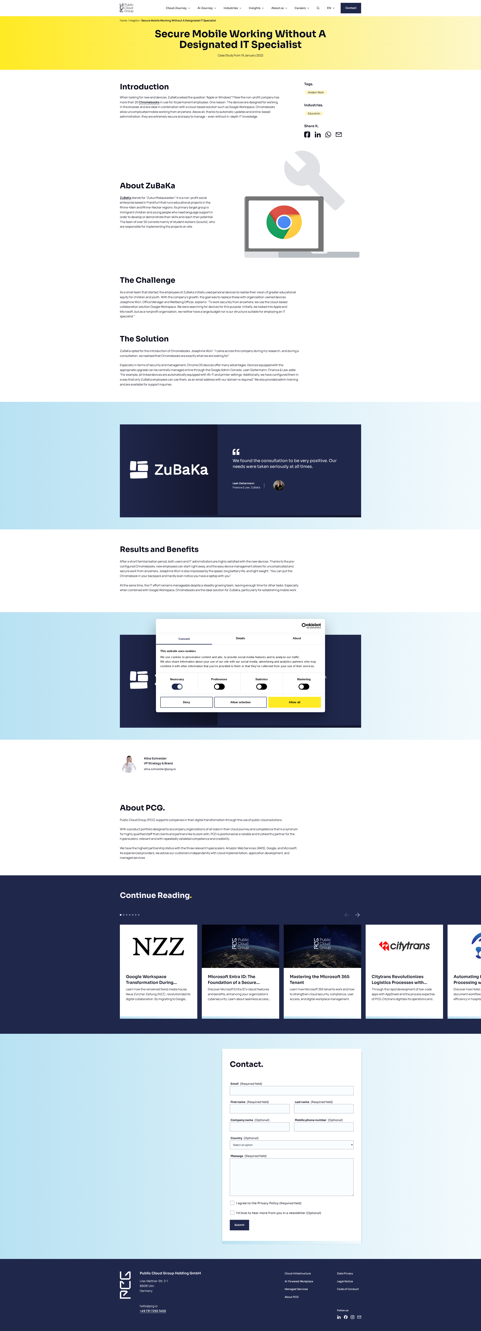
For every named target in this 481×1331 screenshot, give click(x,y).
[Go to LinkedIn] (339, 1317)
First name (238, 1102)
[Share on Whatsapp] (328, 135)
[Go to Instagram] (352, 1317)
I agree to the (257, 1203)
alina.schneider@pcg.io (160, 769)
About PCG (292, 1297)
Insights (254, 8)
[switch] (219, 687)
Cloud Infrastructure (298, 1273)
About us (277, 8)
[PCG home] (126, 8)
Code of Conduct (348, 1289)
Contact (350, 8)
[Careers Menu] (308, 8)
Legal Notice (345, 1281)
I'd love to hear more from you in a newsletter (271, 1213)
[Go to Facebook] (346, 1317)
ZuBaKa (126, 198)
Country (236, 1138)
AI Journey (205, 8)
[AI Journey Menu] (215, 8)
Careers (300, 8)
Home (123, 20)
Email (235, 1083)
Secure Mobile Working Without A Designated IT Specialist (178, 20)
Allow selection (240, 702)
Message (237, 1156)
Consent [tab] (184, 638)
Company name (242, 1120)
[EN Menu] (334, 8)
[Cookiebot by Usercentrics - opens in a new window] (304, 626)
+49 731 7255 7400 (153, 1311)
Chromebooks (149, 102)
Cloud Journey (176, 8)
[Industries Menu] (240, 8)
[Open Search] (318, 8)
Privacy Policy (268, 1203)
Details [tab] (240, 638)
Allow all (294, 702)
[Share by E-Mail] (339, 135)
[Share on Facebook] (307, 135)
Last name (302, 1102)
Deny (186, 702)
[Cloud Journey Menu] (189, 8)
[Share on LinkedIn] (318, 135)
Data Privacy (345, 1273)
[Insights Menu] (263, 8)
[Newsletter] (359, 1317)
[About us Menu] (286, 8)
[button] (347, 915)
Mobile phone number (310, 1120)
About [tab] (297, 638)
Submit (239, 1225)
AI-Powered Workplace (299, 1281)
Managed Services (296, 1289)
